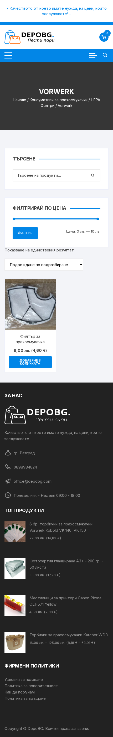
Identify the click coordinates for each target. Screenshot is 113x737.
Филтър (25, 233)
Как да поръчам (19, 692)
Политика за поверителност (31, 685)
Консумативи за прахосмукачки (59, 100)
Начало (19, 100)
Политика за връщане (25, 698)
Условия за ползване (23, 679)
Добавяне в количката (30, 361)
